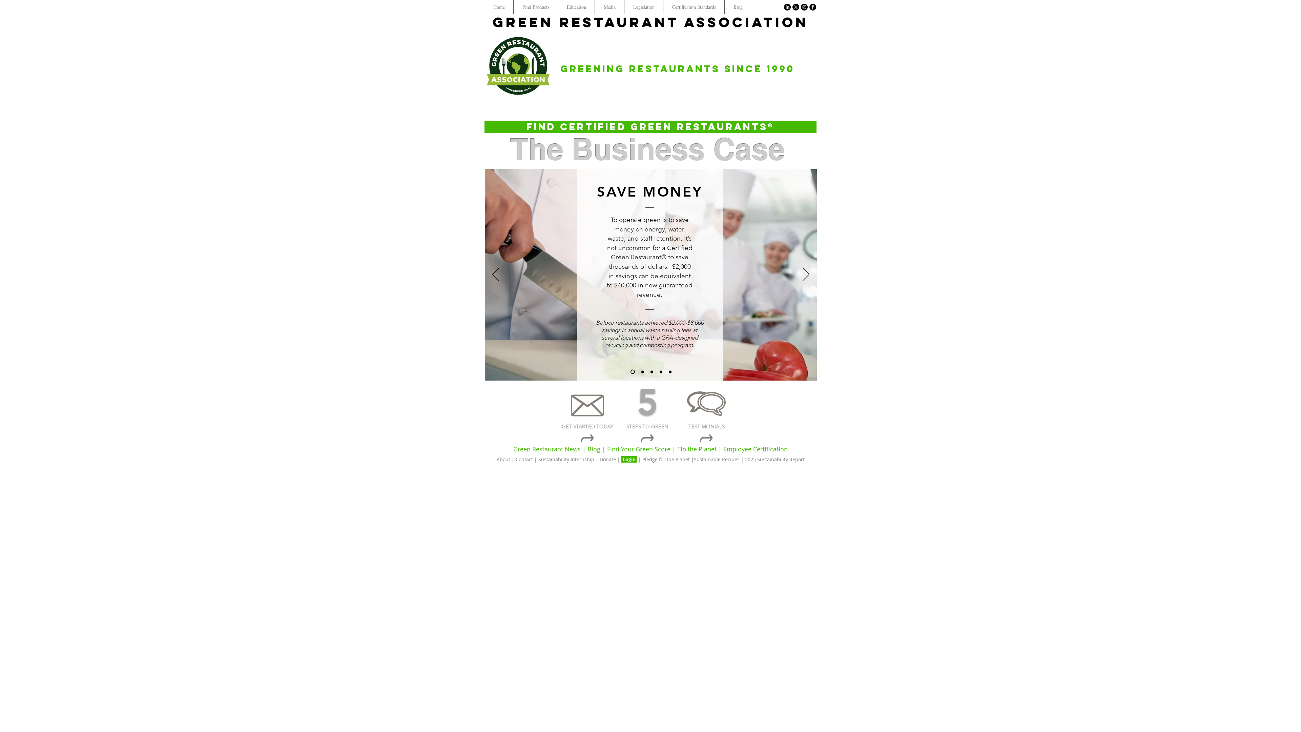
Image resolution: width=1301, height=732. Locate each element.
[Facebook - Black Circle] (812, 7)
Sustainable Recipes (717, 459)
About (504, 459)
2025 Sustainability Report (775, 459)
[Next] (806, 275)
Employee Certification (755, 449)
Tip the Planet (697, 449)
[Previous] (495, 275)
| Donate (606, 459)
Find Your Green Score (639, 449)
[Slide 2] (642, 371)
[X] (795, 7)
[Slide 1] (633, 372)
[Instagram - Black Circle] (804, 7)
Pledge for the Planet (666, 459)
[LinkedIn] (787, 7)
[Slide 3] (651, 371)
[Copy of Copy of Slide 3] (670, 371)
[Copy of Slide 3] (661, 371)
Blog (594, 449)
